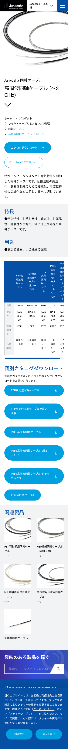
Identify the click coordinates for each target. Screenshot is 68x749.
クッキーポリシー (43, 709)
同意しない (49, 734)
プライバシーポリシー (23, 713)
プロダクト (25, 118)
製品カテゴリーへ (26, 162)
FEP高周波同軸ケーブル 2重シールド (30, 411)
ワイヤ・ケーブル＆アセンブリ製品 (29, 123)
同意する (19, 734)
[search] (59, 668)
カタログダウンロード (24, 147)
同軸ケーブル (16, 128)
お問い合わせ (19, 495)
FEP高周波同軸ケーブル (34, 390)
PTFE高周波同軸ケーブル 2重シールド (29, 453)
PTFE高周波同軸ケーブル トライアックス (30, 476)
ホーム (8, 118)
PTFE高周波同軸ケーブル (35, 432)
